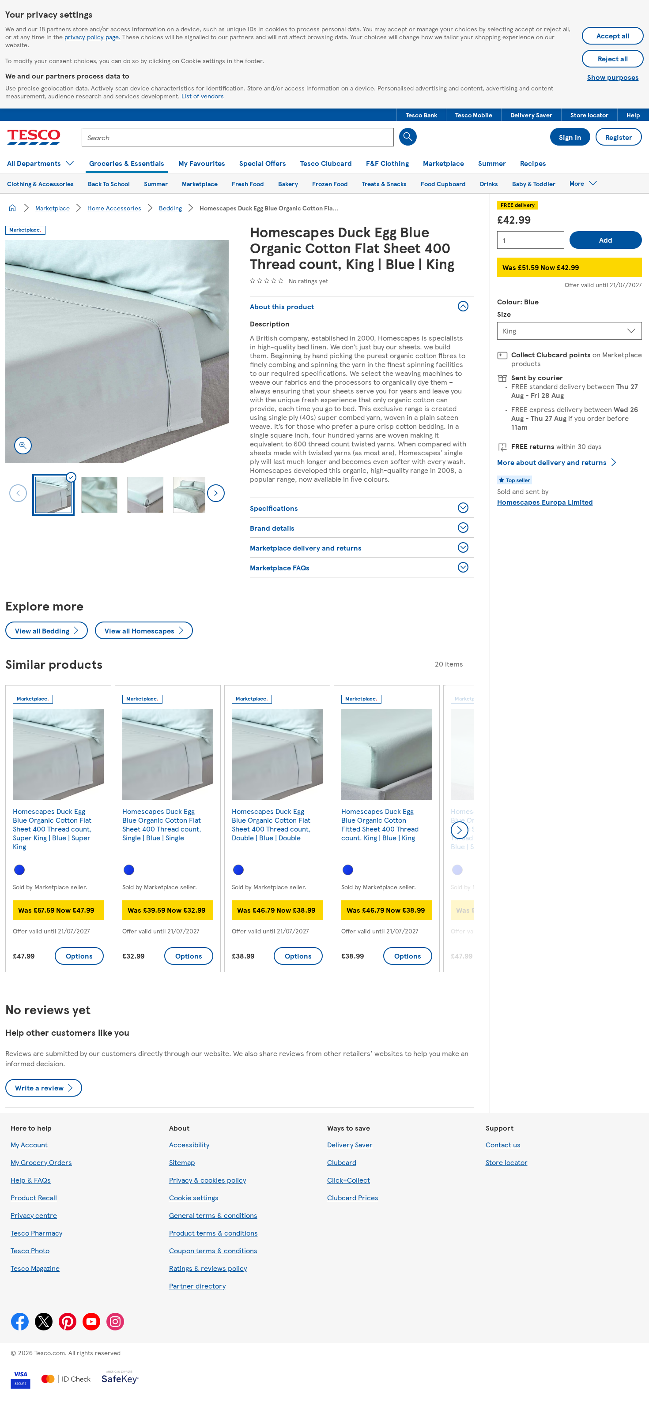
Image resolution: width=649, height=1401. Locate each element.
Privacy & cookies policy (207, 1180)
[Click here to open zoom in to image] (23, 445)
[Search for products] (408, 137)
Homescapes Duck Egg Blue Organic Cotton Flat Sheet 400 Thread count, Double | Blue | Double (271, 824)
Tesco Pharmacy (36, 1233)
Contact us (503, 1144)
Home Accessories (114, 207)
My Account (29, 1144)
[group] (58, 830)
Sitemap (182, 1162)
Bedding (170, 207)
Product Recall (34, 1197)
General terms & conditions (213, 1215)
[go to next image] (216, 493)
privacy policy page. (92, 36)
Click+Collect (348, 1180)
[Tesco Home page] (33, 137)
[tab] (53, 495)
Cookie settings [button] (194, 1197)
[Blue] (19, 870)
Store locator (507, 1162)
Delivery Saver (350, 1144)
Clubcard (341, 1162)
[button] (421, 115)
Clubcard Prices (352, 1197)
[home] (12, 208)
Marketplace (52, 207)
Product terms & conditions (213, 1233)
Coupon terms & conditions (213, 1250)
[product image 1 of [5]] (117, 351)
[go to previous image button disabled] (18, 493)
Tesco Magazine (35, 1268)
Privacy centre (34, 1215)
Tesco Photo (30, 1250)
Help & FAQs (31, 1180)
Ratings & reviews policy (208, 1268)
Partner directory (197, 1286)
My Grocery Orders (41, 1162)
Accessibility (189, 1144)
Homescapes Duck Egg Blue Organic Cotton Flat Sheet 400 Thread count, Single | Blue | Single (161, 824)
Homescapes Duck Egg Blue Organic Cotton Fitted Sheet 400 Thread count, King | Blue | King (380, 824)
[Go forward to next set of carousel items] (459, 830)
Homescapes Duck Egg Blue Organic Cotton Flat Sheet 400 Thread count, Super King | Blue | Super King (52, 828)
